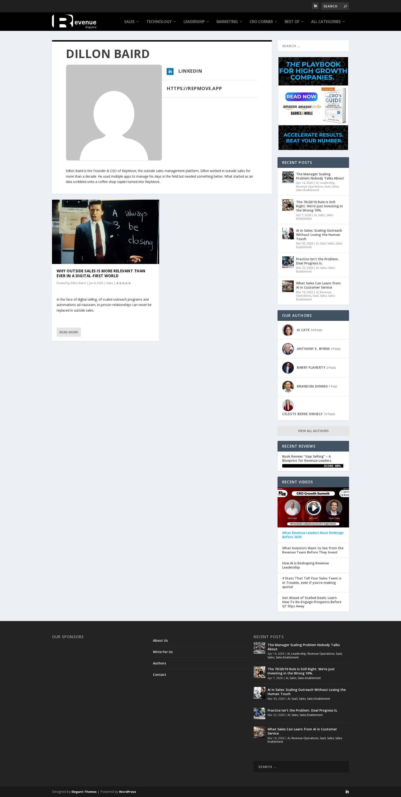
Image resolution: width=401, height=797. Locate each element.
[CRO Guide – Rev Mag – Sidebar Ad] (313, 148)
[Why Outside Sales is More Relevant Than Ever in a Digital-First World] (105, 232)
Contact (159, 674)
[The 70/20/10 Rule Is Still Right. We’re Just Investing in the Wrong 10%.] (288, 205)
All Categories (326, 22)
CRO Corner (261, 22)
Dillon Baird (78, 283)
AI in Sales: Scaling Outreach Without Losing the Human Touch (319, 234)
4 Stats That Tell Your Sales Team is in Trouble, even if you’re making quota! (311, 582)
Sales (129, 22)
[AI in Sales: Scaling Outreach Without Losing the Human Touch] (288, 233)
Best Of (292, 22)
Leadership (194, 22)
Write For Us (163, 652)
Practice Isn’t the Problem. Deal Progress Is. (317, 261)
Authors (159, 663)
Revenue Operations (309, 187)
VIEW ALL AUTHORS (313, 431)
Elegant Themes (84, 792)
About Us (160, 640)
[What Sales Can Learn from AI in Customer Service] (288, 286)
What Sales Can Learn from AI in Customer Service (318, 285)
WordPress (127, 792)
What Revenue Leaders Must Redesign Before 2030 (313, 535)
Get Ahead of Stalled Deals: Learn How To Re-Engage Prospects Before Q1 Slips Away (311, 602)
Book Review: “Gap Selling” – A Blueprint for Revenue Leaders (306, 458)
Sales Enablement (307, 190)
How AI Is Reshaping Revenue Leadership (305, 565)
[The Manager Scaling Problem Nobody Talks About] (288, 177)
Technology (159, 22)
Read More (68, 332)
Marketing (227, 22)
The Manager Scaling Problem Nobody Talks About (320, 176)
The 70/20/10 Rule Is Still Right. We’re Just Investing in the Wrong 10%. (319, 206)
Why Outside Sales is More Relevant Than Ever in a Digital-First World (101, 273)
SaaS (327, 187)
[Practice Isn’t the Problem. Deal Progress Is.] (288, 262)
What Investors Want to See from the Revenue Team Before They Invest (312, 550)
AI (317, 183)
